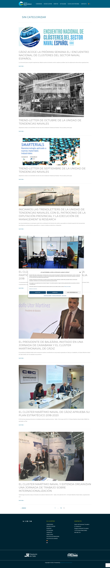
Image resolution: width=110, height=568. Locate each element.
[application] (89, 4)
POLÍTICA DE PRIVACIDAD (56, 295)
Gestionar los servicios (33, 288)
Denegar (55, 292)
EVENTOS (56, 3)
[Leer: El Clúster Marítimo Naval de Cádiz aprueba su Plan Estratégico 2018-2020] (51, 386)
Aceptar (37, 292)
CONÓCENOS (39, 3)
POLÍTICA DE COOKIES (47, 295)
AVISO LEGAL (64, 295)
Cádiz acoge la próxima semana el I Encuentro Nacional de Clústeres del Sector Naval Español (54, 55)
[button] (80, 272)
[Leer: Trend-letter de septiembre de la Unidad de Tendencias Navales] (49, 151)
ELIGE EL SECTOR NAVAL (73, 3)
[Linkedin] (23, 521)
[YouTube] (31, 521)
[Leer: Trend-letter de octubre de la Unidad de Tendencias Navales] (51, 95)
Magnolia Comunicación (66, 562)
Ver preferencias (72, 292)
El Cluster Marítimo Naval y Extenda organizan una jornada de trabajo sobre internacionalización (55, 487)
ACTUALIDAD (63, 3)
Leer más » (21, 66)
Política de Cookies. (67, 286)
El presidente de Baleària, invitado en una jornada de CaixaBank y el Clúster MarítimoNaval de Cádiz (51, 345)
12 (61, 508)
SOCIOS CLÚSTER (48, 3)
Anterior (23, 508)
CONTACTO (83, 3)
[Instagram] (27, 521)
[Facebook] (29, 521)
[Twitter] (25, 521)
